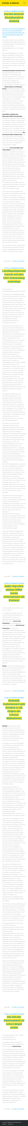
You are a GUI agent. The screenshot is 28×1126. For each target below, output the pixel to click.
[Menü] (24, 3)
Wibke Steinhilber (19, 261)
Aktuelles (7, 11)
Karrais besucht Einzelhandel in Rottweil (14, 18)
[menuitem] (24, 3)
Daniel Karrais (10, 3)
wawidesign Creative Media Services (14, 1122)
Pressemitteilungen (17, 11)
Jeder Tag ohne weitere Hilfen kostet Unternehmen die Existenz (14, 593)
